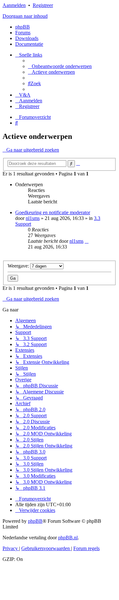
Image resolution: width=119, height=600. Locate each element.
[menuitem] (60, 66)
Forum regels (86, 548)
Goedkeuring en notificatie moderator (52, 212)
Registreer (43, 5)
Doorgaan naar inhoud (25, 16)
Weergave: (19, 266)
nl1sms (33, 218)
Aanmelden (14, 5)
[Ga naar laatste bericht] (87, 241)
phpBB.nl (68, 537)
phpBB (22, 27)
